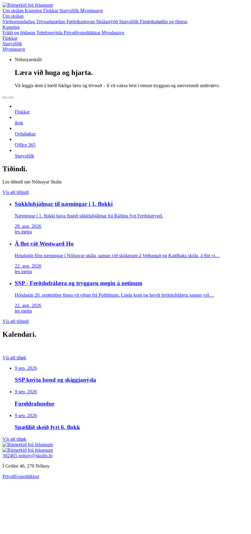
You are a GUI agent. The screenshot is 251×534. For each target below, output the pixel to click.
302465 (10, 455)
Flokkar (51, 10)
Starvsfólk (69, 10)
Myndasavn (91, 10)
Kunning (34, 10)
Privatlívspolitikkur (20, 476)
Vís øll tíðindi (15, 192)
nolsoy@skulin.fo (35, 455)
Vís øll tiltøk (14, 357)
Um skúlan (13, 10)
